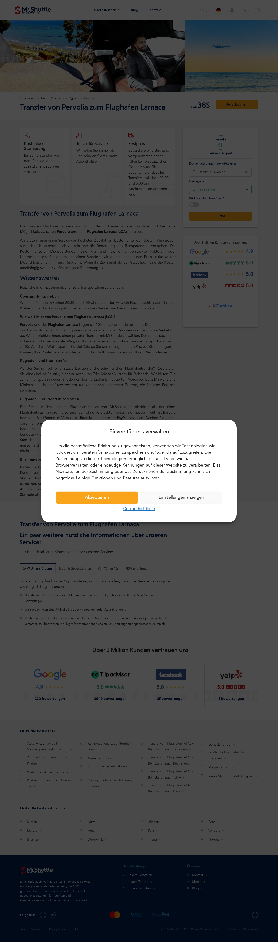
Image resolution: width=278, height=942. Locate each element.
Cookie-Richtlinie (139, 509)
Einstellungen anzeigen (181, 497)
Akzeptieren (97, 497)
